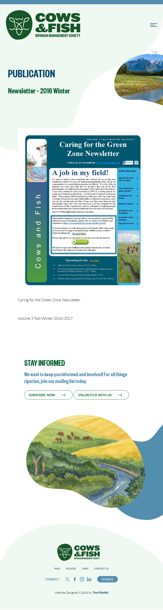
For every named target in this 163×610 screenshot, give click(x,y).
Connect (52, 579)
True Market (100, 592)
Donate (107, 579)
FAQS (57, 568)
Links (85, 568)
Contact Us (101, 568)
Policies (71, 568)
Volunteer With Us (95, 395)
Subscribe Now (42, 395)
